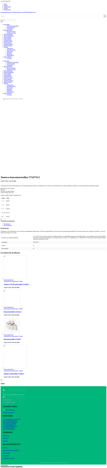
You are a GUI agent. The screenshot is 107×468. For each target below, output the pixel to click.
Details (21, 281)
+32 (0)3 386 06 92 (10, 410)
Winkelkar (5, 438)
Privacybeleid (6, 453)
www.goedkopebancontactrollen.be (12, 419)
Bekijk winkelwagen (5, 466)
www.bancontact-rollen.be (9, 423)
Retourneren (6, 455)
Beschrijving (7, 224)
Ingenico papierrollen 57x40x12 (14, 373)
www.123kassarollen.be (9, 429)
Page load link (4, 465)
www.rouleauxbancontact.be (10, 420)
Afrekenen (12, 466)
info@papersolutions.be (9, 412)
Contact (5, 447)
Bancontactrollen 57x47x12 (12, 312)
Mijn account (6, 435)
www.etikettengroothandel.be (10, 426)
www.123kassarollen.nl (9, 427)
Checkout (5, 441)
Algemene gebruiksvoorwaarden (11, 450)
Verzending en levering (8, 458)
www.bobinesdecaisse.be (9, 424)
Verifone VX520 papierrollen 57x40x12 (16, 284)
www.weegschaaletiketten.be (10, 422)
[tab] (55, 224)
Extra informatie (8, 225)
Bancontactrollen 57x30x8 (12, 339)
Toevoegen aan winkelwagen (7, 221)
